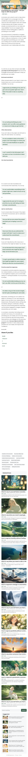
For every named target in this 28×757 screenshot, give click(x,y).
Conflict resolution (10, 679)
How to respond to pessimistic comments (14, 677)
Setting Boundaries (16, 466)
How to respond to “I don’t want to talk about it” (17, 736)
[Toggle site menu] (25, 2)
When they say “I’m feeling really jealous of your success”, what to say (16, 746)
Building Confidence (11, 563)
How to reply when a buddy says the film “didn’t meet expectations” (16, 727)
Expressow (5, 2)
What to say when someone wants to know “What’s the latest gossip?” (16, 717)
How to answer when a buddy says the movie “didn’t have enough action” (17, 741)
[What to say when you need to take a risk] (14, 552)
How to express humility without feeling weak (14, 538)
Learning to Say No (6, 460)
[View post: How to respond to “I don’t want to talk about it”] (5, 736)
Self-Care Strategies (6, 466)
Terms (20, 755)
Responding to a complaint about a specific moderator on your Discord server (16, 731)
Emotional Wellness (11, 609)
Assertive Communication (7, 453)
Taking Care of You (6, 468)
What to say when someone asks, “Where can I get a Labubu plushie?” (16, 750)
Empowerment (19, 609)
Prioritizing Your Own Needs (7, 464)
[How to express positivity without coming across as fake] (14, 621)
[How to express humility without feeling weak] (14, 529)
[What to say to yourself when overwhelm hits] (14, 482)
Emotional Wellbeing (6, 456)
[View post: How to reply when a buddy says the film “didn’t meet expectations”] (5, 727)
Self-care (4, 14)
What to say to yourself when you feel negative (14, 702)
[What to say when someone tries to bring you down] (14, 645)
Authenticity (9, 632)
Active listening (10, 540)
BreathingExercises (17, 493)
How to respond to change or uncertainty (13, 584)
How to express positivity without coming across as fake (14, 631)
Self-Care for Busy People (19, 464)
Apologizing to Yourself (12, 516)
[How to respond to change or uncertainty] (14, 575)
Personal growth (5, 462)
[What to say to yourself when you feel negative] (14, 692)
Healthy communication (17, 456)
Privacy (16, 755)
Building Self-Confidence (12, 703)
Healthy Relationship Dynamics (8, 458)
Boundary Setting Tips (18, 453)
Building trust (15, 632)
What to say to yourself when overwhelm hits (14, 492)
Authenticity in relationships (19, 540)
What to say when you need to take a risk (13, 561)
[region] (14, 57)
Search (24, 710)
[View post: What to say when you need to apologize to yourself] (5, 722)
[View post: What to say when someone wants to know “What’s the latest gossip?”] (5, 717)
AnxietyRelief (9, 493)
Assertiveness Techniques (12, 656)
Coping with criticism (19, 679)
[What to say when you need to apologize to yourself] (14, 506)
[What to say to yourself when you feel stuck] (14, 598)
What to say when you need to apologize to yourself (14, 515)
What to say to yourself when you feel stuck (14, 608)
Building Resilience (11, 586)
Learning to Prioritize (20, 458)
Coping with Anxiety (20, 563)
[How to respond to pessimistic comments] (14, 668)
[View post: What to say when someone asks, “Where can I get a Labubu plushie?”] (5, 750)
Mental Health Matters (15, 460)
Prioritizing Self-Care (14, 462)
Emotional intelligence (22, 516)
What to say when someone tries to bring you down (14, 654)
